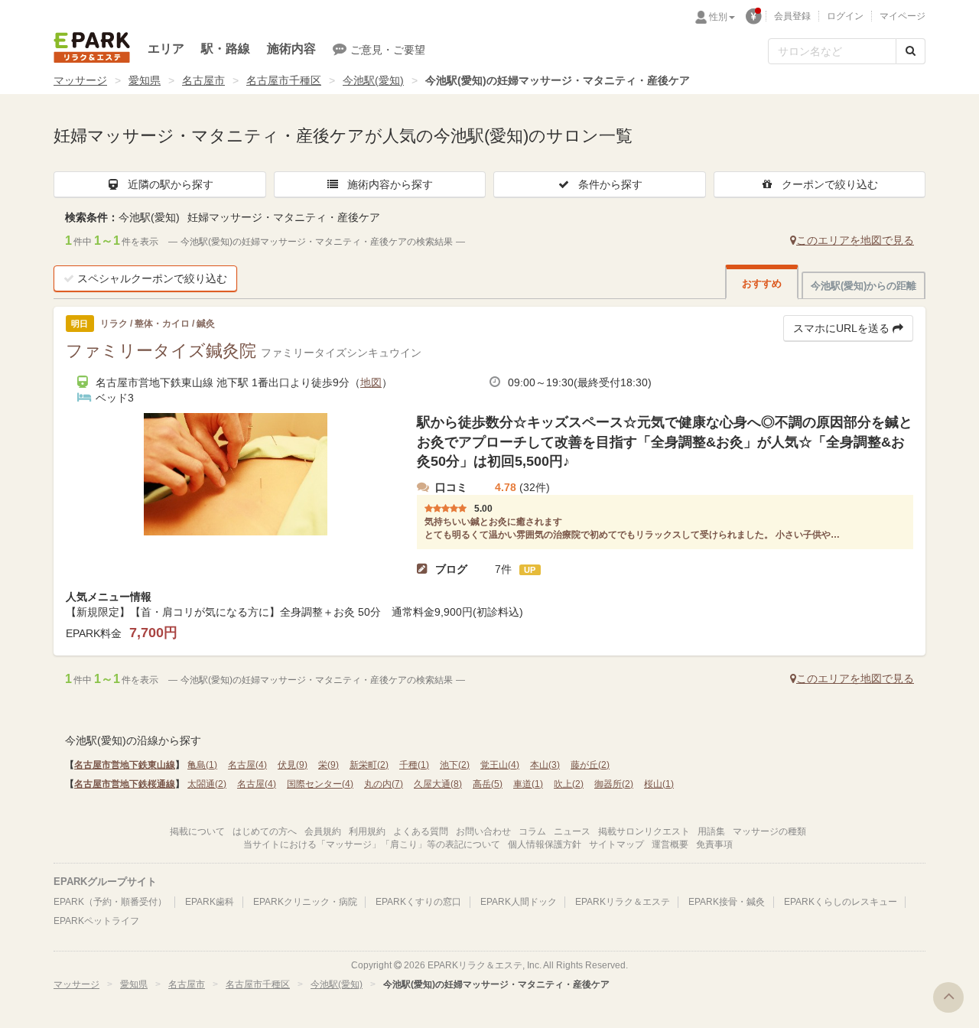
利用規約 (367, 831)
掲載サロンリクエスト (644, 831)
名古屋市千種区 (283, 80)
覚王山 (499, 765)
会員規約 (322, 831)
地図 (371, 382)
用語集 (711, 831)
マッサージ (80, 80)
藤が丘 (590, 765)
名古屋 (247, 765)
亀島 (202, 765)
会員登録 (792, 16)
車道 (528, 784)
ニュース (572, 831)
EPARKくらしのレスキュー (840, 901)
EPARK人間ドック (518, 901)
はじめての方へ (265, 831)
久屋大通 (438, 784)
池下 (455, 765)
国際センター (320, 784)
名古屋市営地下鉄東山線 (124, 765)
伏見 (292, 765)
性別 (718, 16)
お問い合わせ (483, 831)
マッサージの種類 (769, 831)
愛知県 (144, 80)
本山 (545, 765)
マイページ (902, 16)
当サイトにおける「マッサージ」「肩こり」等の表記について (371, 844)
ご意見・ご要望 (387, 50)
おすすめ (762, 283)
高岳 (488, 784)
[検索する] (910, 51)
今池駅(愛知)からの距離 (863, 285)
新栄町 (369, 765)
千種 (414, 765)
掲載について (197, 831)
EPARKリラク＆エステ (92, 47)
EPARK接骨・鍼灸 (726, 901)
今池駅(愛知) (373, 80)
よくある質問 (420, 831)
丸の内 (383, 784)
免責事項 (714, 844)
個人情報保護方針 (544, 844)
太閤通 (206, 784)
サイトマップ (616, 844)
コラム (532, 831)
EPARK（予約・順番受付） (110, 901)
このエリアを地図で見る (855, 240)
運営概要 (670, 844)
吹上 (569, 784)
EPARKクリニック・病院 (305, 901)
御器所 (613, 784)
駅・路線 (225, 48)
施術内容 (291, 48)
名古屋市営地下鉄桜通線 (124, 784)
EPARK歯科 (209, 901)
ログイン (845, 16)
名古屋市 (203, 80)
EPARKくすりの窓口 (418, 901)
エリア (166, 48)
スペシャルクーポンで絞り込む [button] (152, 278)
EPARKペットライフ (96, 921)
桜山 (659, 784)
